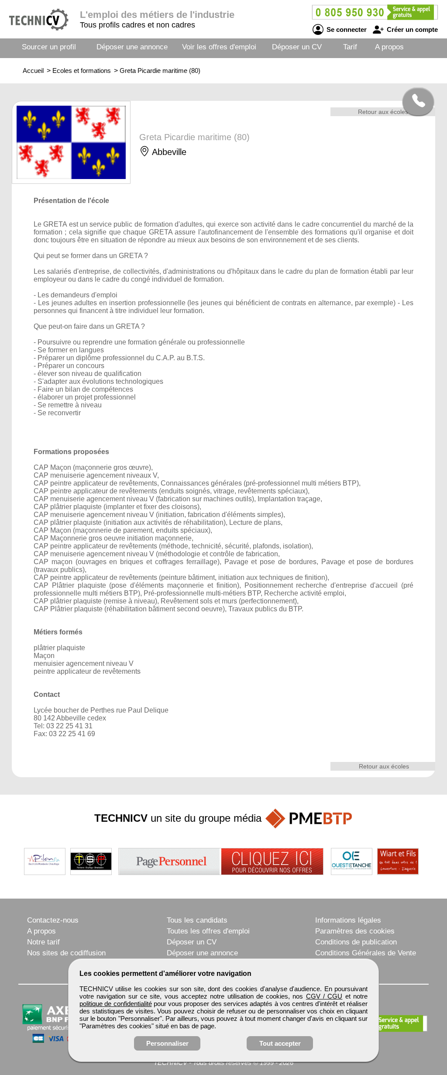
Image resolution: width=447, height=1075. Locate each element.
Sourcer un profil (49, 47)
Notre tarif (43, 942)
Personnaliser (167, 1043)
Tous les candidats (197, 920)
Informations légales (348, 920)
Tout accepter (280, 1043)
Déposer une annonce (132, 47)
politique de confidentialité (115, 1003)
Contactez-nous (53, 920)
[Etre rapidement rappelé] (414, 101)
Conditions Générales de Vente (365, 953)
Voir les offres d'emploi (219, 47)
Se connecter (346, 29)
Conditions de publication (356, 942)
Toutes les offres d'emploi (208, 931)
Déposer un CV (297, 47)
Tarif (350, 47)
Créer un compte (411, 29)
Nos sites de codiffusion (66, 953)
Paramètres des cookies (355, 931)
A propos (389, 47)
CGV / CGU (324, 996)
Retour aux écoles (383, 111)
